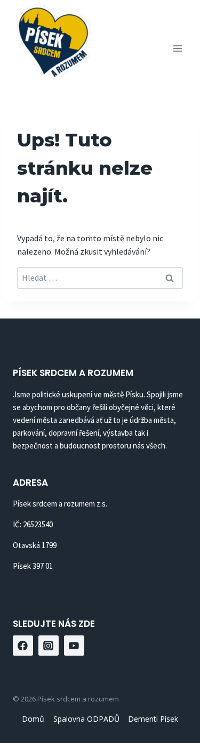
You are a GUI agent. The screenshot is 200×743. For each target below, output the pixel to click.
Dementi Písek (153, 719)
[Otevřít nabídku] (177, 48)
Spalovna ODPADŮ (86, 719)
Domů (33, 719)
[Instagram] (48, 645)
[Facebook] (23, 645)
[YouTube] (74, 645)
